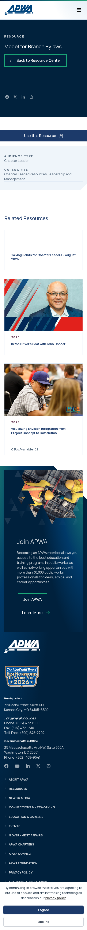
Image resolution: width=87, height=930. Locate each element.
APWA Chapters (21, 844)
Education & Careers (26, 817)
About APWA (18, 779)
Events (14, 826)
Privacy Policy (21, 872)
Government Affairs (26, 835)
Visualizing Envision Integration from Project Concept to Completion (38, 431)
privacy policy (55, 898)
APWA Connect (21, 854)
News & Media (19, 798)
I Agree (43, 910)
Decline (43, 921)
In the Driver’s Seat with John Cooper (38, 344)
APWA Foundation (23, 863)
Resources (18, 789)
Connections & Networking (32, 807)
